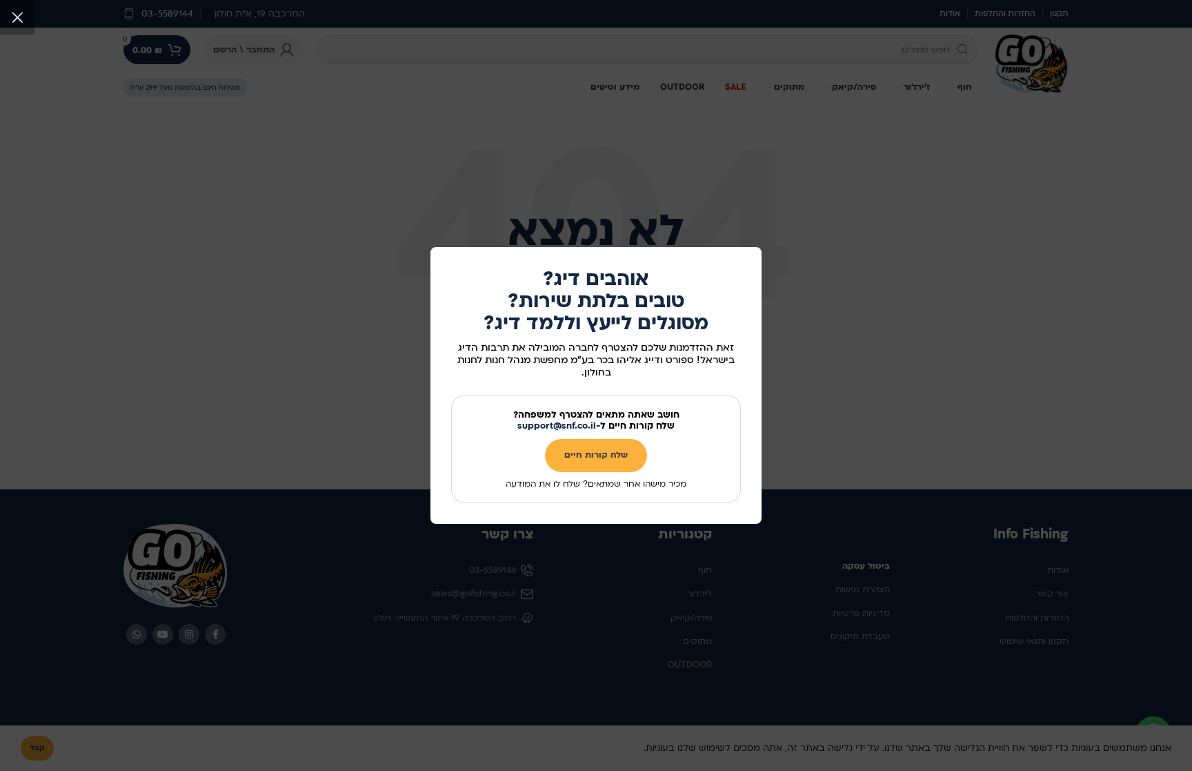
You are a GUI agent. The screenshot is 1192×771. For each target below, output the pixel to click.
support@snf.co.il (556, 426)
